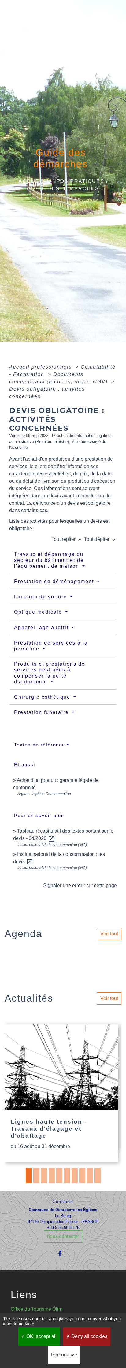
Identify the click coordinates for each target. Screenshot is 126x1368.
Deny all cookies (88, 1336)
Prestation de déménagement (55, 581)
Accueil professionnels (41, 367)
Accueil (31, 181)
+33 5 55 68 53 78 (63, 1227)
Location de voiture (41, 596)
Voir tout (109, 933)
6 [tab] (67, 1175)
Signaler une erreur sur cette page (80, 885)
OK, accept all (41, 1336)
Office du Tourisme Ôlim (36, 1309)
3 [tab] (44, 1175)
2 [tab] (36, 1175)
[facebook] (62, 1253)
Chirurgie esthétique (43, 697)
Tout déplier (100, 539)
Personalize (64, 1354)
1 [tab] (29, 1175)
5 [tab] (59, 1175)
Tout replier (67, 539)
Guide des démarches (63, 188)
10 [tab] (97, 1175)
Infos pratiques (77, 181)
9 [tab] (90, 1175)
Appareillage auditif (42, 627)
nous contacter (63, 1236)
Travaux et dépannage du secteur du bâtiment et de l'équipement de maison (49, 560)
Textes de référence (39, 744)
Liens (24, 1294)
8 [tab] (82, 1175)
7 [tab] (75, 1175)
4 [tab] (52, 1175)
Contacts (63, 1201)
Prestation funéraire (42, 712)
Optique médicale (39, 612)
